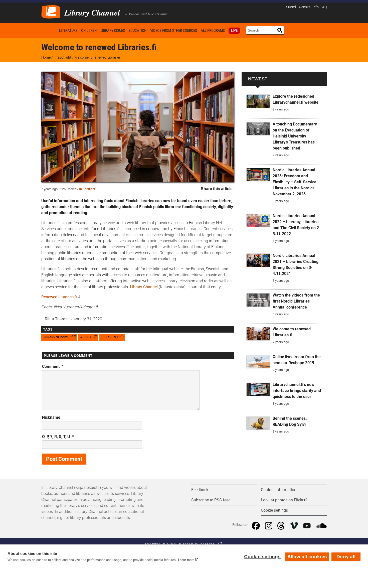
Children (89, 30)
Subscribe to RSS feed (211, 500)
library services (59, 337)
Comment (52, 366)
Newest (257, 78)
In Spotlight (62, 57)
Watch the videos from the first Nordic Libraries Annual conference (296, 301)
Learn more (186, 560)
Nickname (51, 417)
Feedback (199, 489)
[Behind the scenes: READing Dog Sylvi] (258, 423)
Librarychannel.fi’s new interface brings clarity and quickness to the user (297, 390)
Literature (68, 30)
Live (234, 30)
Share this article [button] (217, 189)
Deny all (345, 556)
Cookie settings (262, 556)
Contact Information (278, 489)
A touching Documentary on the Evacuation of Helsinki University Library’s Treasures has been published (295, 136)
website (88, 337)
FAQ (323, 7)
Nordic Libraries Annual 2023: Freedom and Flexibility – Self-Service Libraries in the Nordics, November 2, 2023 (294, 182)
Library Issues (112, 30)
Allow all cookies (307, 556)
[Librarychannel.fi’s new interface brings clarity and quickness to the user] (258, 389)
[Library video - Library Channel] (50, 11)
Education (137, 30)
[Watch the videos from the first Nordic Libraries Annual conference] (258, 300)
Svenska (304, 7)
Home (49, 30)
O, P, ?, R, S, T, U (58, 436)
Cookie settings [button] (274, 510)
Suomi (291, 7)
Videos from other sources (173, 30)
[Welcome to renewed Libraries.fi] (258, 333)
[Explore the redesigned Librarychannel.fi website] (258, 101)
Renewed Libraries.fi (59, 297)
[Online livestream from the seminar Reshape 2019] (258, 361)
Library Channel (144, 286)
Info (315, 7)
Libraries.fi (112, 337)
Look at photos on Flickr (282, 500)
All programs (213, 30)
